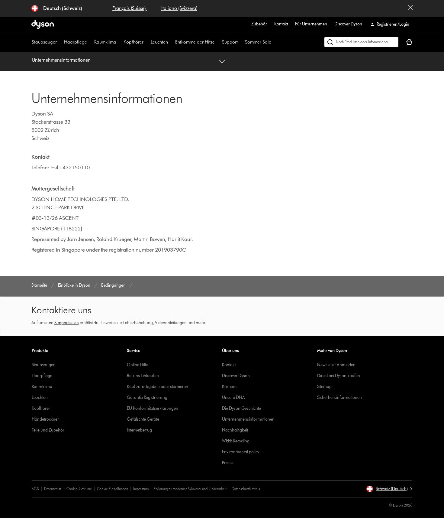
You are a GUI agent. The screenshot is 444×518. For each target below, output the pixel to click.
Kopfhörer (133, 42)
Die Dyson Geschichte (241, 408)
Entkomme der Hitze (195, 42)
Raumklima (105, 42)
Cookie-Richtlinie (79, 489)
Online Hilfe (137, 364)
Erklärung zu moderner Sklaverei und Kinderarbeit (190, 489)
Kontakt (281, 24)
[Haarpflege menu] (90, 42)
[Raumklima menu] (119, 42)
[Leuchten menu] (171, 42)
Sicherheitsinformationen (339, 397)
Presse (227, 462)
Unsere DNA (233, 397)
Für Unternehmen (311, 24)
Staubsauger (44, 42)
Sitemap (324, 386)
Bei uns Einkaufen (143, 375)
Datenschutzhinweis (246, 489)
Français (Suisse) (129, 8)
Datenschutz (52, 489)
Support (230, 42)
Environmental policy (240, 451)
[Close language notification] (410, 8)
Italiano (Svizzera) (179, 8)
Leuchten (159, 42)
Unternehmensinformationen (61, 60)
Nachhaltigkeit (235, 430)
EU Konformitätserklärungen (152, 408)
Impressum (141, 489)
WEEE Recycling (235, 441)
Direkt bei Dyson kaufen (338, 375)
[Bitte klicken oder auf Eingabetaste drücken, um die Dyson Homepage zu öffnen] (42, 24)
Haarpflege (75, 42)
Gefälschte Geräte (143, 419)
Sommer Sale (258, 42)
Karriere (229, 386)
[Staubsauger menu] (60, 42)
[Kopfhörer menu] (146, 42)
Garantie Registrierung (147, 397)
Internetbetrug (139, 430)
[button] (389, 489)
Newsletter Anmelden (336, 364)
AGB (35, 489)
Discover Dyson (348, 24)
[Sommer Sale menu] (274, 42)
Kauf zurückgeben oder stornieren (157, 386)
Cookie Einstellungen (112, 489)
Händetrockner (45, 419)
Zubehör (259, 24)
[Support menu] (241, 42)
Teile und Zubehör (48, 430)
